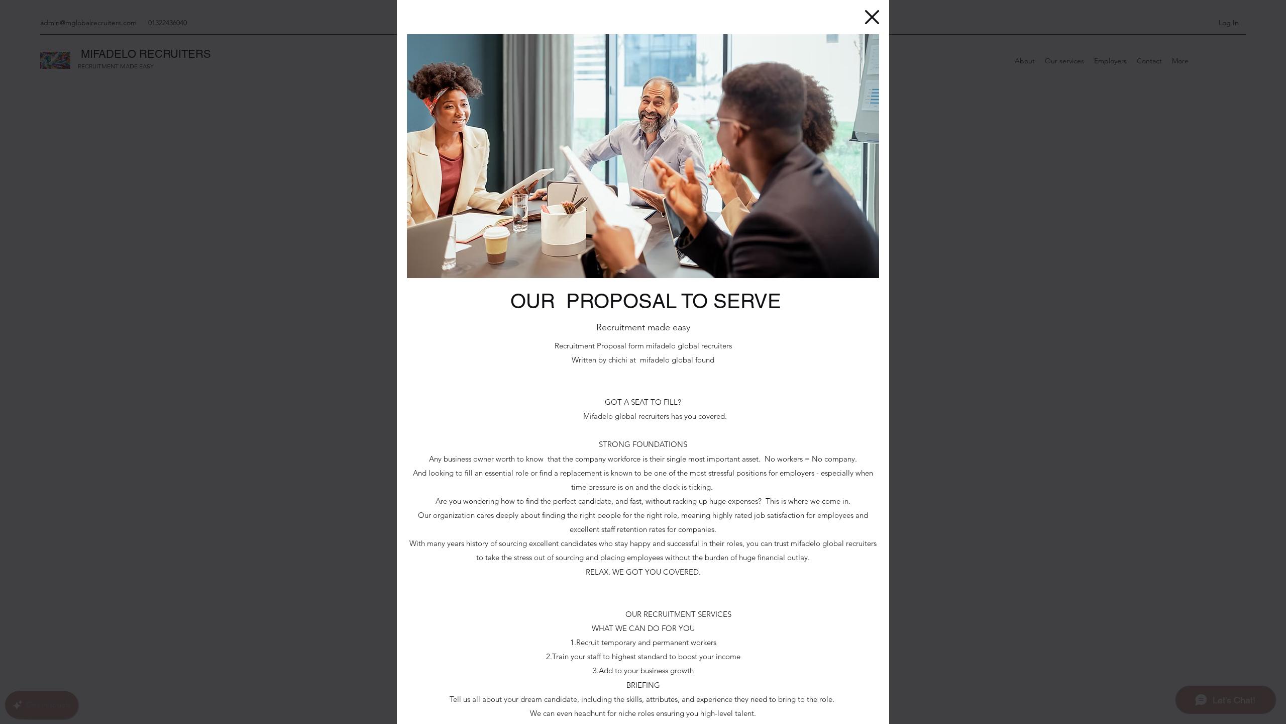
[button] (872, 17)
